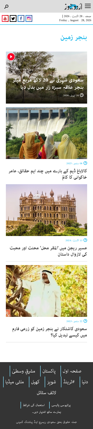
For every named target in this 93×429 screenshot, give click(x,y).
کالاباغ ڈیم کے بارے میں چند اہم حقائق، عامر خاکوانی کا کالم (48, 174)
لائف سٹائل (46, 392)
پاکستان (49, 371)
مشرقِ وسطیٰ (23, 371)
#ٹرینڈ (69, 382)
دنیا (85, 382)
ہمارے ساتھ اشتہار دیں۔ (46, 412)
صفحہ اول (72, 371)
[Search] (6, 7)
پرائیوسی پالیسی (61, 405)
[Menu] (88, 6)
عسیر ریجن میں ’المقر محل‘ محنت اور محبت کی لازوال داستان (48, 251)
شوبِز (51, 382)
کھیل (35, 382)
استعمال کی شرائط (34, 405)
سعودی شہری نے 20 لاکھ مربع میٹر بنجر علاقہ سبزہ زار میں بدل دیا (48, 83)
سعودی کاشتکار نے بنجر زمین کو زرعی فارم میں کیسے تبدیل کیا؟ (49, 332)
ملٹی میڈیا (14, 382)
